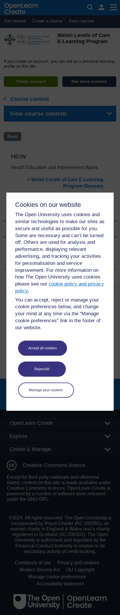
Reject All (41, 369)
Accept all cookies (42, 348)
